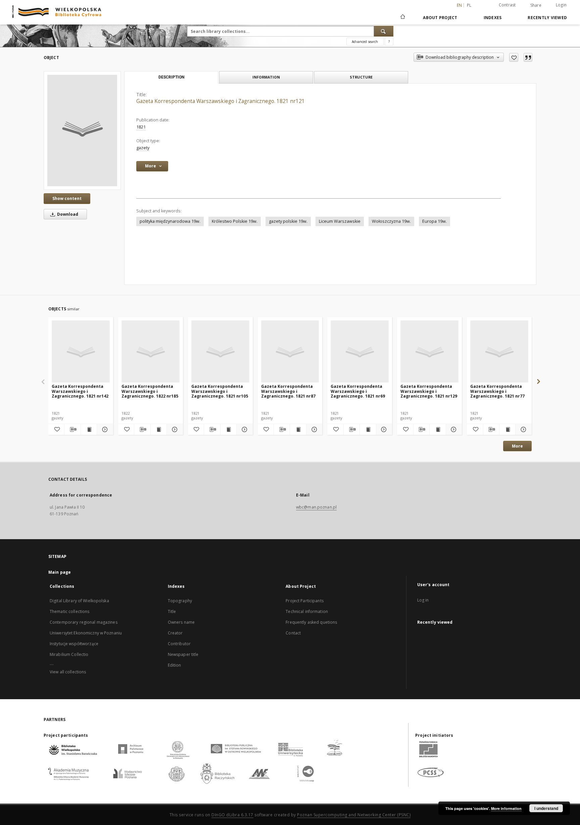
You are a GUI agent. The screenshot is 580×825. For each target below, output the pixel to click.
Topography (180, 601)
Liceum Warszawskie (339, 221)
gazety (142, 148)
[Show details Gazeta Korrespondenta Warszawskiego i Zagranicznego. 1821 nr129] (453, 429)
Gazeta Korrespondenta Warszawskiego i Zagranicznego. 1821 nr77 (497, 391)
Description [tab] (171, 77)
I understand (546, 808)
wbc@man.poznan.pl (316, 507)
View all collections (68, 672)
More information (506, 808)
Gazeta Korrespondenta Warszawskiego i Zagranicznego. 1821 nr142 (80, 391)
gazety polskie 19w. (288, 221)
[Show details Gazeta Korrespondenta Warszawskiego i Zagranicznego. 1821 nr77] (522, 429)
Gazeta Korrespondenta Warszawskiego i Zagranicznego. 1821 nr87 (288, 391)
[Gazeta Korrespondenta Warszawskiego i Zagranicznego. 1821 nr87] (290, 352)
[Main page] (402, 17)
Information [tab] (266, 77)
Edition (174, 665)
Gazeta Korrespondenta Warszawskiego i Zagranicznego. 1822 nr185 (150, 391)
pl (469, 5)
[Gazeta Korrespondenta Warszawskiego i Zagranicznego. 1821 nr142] (80, 352)
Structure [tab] (361, 77)
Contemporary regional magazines (83, 622)
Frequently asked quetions (311, 622)
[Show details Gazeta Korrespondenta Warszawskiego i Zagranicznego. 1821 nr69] (383, 429)
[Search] (383, 31)
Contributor (179, 644)
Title (172, 611)
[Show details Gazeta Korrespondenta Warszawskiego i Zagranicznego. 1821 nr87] (313, 429)
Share (535, 5)
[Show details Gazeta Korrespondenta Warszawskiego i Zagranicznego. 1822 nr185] (174, 429)
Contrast (507, 5)
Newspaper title (183, 654)
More (517, 446)
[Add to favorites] (513, 57)
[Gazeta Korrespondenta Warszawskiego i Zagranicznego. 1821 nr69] (359, 352)
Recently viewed (547, 17)
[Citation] (528, 57)
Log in (423, 600)
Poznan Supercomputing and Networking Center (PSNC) (353, 815)
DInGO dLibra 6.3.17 (232, 815)
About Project (440, 17)
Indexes (493, 17)
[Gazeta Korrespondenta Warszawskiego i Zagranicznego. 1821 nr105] (220, 352)
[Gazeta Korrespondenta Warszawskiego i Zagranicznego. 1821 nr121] (82, 130)
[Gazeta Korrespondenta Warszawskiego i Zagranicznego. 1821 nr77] (499, 352)
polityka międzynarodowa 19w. (170, 221)
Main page (59, 572)
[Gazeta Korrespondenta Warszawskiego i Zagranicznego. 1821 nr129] (429, 352)
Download (67, 214)
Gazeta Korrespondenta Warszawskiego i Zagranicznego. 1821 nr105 (219, 391)
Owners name (181, 622)
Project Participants (304, 601)
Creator (175, 633)
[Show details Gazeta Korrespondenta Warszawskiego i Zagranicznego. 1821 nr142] (104, 429)
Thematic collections (69, 611)
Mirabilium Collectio (69, 654)
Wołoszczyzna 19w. (391, 221)
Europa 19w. (434, 221)
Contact (293, 633)
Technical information (307, 611)
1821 (141, 127)
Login (561, 5)
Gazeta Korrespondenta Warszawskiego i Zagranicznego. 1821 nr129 (428, 391)
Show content (67, 198)
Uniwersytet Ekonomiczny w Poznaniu (86, 633)
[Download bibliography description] (72, 429)
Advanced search (365, 41)
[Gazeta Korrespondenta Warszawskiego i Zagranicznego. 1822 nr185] (150, 352)
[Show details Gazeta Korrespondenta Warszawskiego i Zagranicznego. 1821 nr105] (243, 429)
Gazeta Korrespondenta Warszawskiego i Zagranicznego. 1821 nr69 (358, 391)
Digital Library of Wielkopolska (79, 601)
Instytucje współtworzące (74, 644)
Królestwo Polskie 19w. (234, 221)
